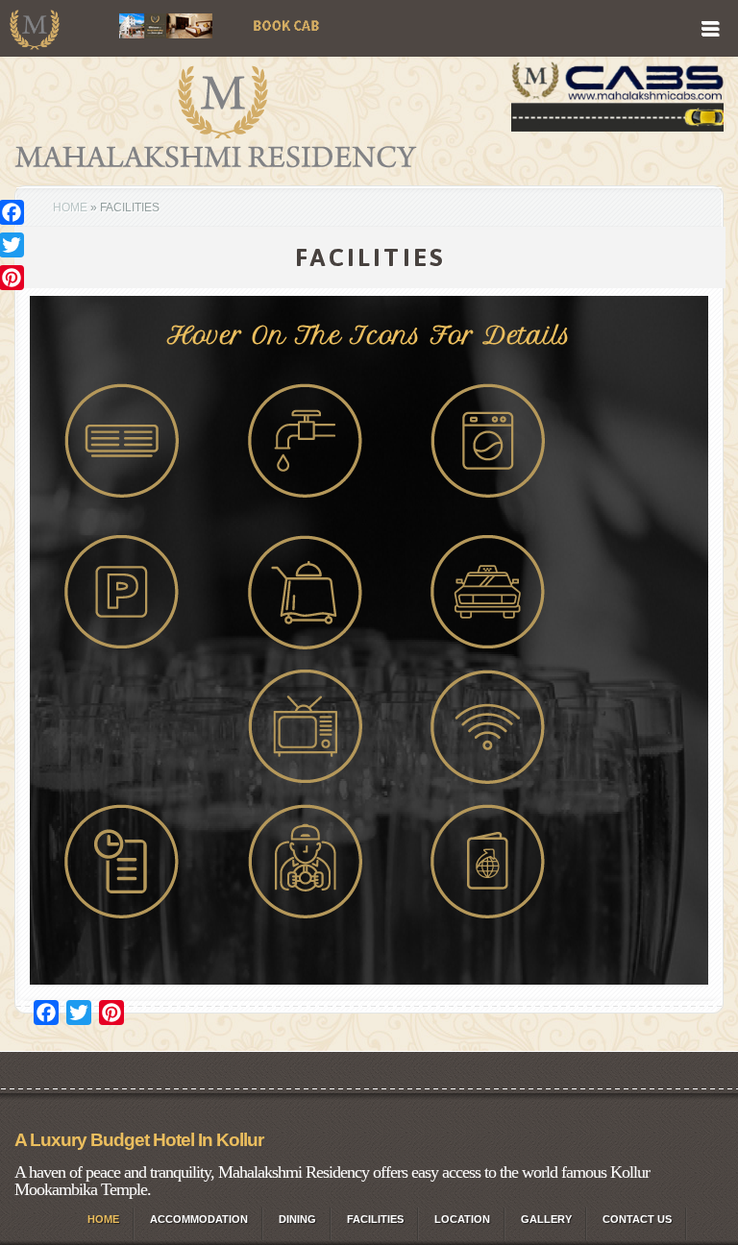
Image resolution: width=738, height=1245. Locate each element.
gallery (546, 1219)
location (462, 1219)
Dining (297, 1219)
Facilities (375, 1219)
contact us (637, 1219)
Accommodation (199, 1219)
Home (70, 207)
